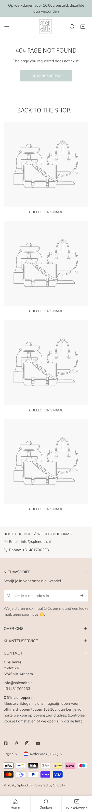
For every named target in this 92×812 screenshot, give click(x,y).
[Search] (72, 26)
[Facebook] (5, 743)
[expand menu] (7, 26)
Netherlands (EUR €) (44, 754)
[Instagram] (27, 743)
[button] (83, 26)
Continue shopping (46, 75)
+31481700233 (35, 549)
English (8, 754)
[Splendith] (45, 26)
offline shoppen (17, 709)
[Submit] (82, 595)
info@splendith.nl (36, 541)
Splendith (24, 785)
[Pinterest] (16, 743)
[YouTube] (38, 743)
